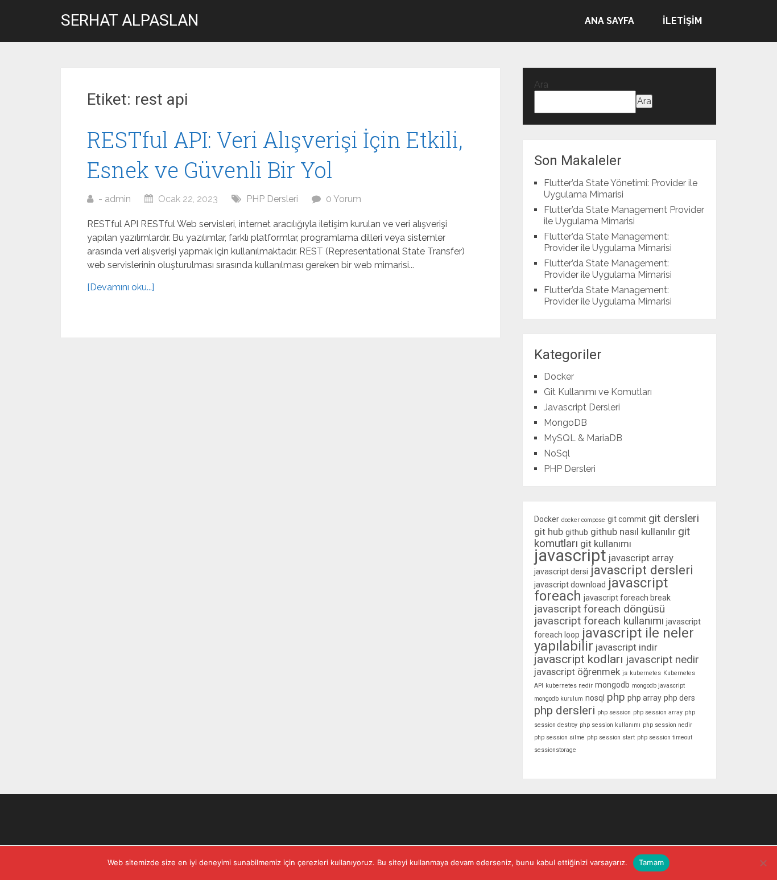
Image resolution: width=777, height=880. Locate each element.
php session (614, 712)
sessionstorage (555, 750)
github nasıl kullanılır (633, 531)
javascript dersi (561, 571)
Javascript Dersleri (582, 407)
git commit (626, 519)
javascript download (570, 584)
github (576, 532)
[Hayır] (762, 863)
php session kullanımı (610, 725)
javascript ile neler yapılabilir (614, 639)
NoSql (557, 453)
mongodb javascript (658, 685)
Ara (541, 84)
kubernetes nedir (569, 685)
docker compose (583, 520)
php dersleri (564, 710)
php (616, 697)
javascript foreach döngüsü (599, 608)
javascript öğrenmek (577, 671)
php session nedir (667, 725)
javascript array (641, 558)
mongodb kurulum (558, 698)
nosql (595, 697)
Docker (559, 376)
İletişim (682, 20)
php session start (611, 737)
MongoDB (565, 422)
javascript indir (627, 647)
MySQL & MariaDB (583, 438)
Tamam (651, 862)
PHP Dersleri (272, 199)
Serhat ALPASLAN (130, 20)
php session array (658, 712)
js (624, 673)
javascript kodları (578, 659)
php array (644, 697)
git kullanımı (605, 543)
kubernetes (645, 673)
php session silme (559, 737)
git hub (548, 531)
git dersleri (673, 518)
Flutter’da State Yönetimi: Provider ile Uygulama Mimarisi (620, 189)
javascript (570, 555)
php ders (679, 697)
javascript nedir (662, 659)
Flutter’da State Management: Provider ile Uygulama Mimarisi (608, 242)
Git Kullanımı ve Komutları (598, 391)
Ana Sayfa (609, 20)
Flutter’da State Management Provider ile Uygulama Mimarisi (624, 215)
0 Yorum (343, 199)
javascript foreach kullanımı (599, 620)
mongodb (612, 684)
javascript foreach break (627, 597)
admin (118, 199)
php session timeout (664, 737)
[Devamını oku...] (120, 287)
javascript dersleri (641, 569)
